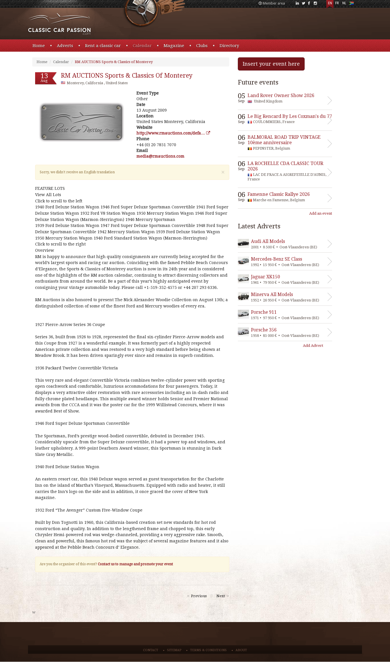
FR (337, 3)
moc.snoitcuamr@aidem (160, 156)
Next (220, 596)
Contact (150, 650)
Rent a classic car (103, 45)
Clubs (202, 45)
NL (344, 3)
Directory (229, 45)
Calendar (142, 45)
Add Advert (313, 345)
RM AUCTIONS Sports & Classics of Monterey (114, 62)
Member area (274, 3)
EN (330, 3)
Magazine (174, 45)
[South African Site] (351, 4)
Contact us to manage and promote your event (135, 564)
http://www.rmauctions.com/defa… (171, 133)
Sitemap (174, 650)
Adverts (65, 45)
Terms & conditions (208, 650)
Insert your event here (271, 64)
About (241, 650)
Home (39, 45)
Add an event (320, 213)
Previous (199, 596)
